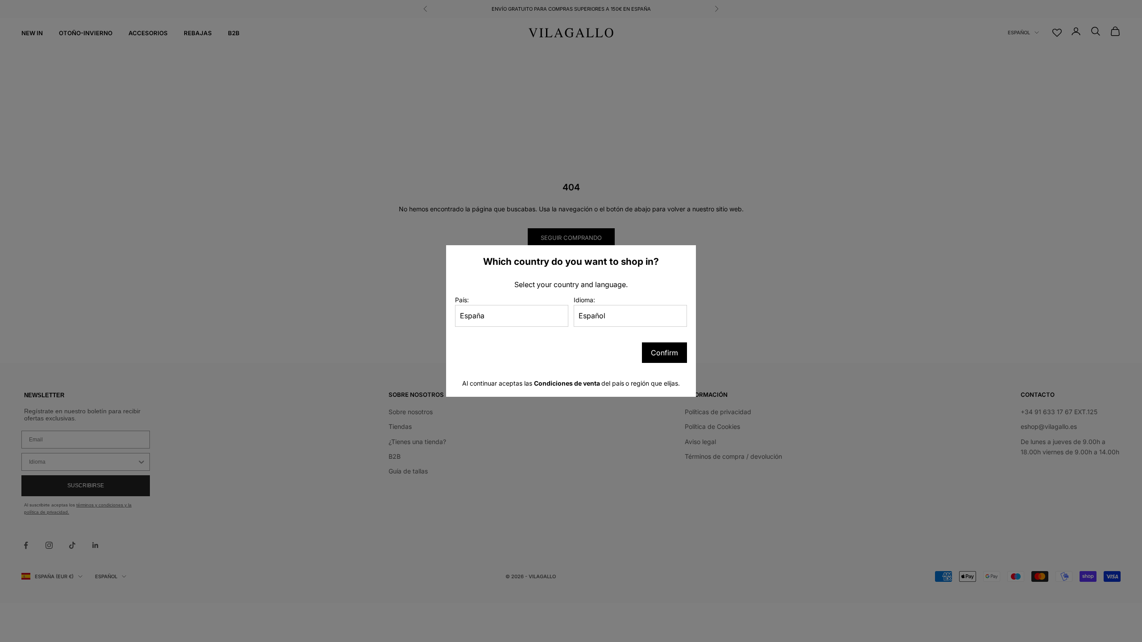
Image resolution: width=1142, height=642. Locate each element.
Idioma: (584, 300)
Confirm (664, 352)
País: (462, 300)
